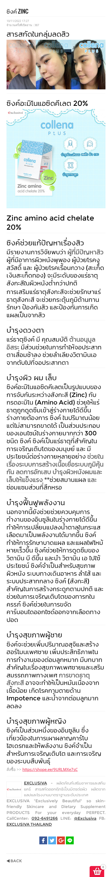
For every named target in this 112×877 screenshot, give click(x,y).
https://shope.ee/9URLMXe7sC (50, 769)
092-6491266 (45, 818)
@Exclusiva (85, 818)
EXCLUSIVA (35, 783)
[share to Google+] (61, 840)
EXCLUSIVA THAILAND (29, 824)
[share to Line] (70, 840)
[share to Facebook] (43, 840)
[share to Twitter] (52, 840)
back (14, 861)
